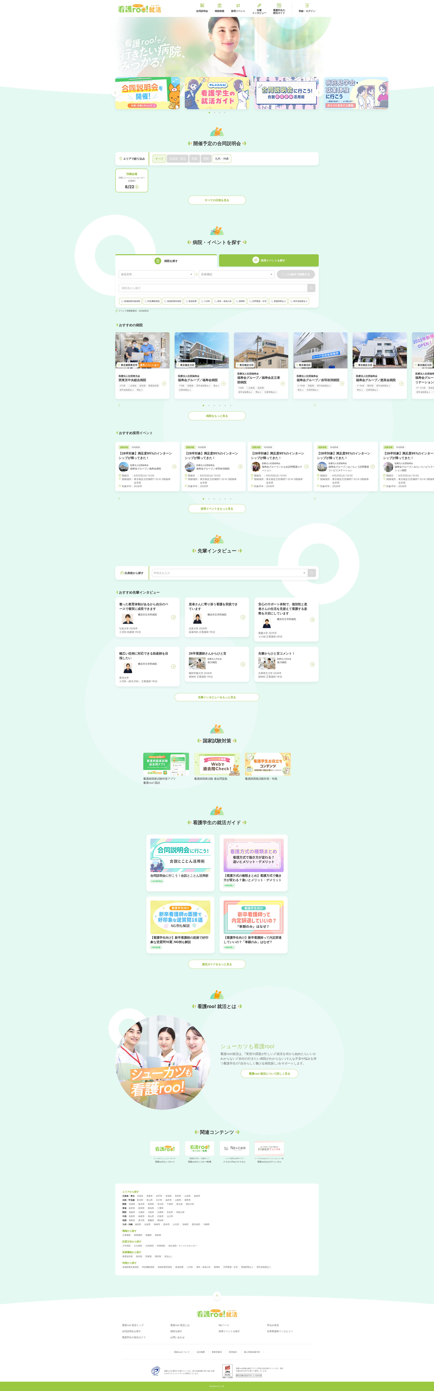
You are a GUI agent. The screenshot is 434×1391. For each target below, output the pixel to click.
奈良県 (170, 1212)
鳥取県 (132, 1216)
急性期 (139, 1256)
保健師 (148, 1235)
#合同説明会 (157, 881)
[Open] (304, 573)
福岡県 (138, 1224)
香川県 (141, 1220)
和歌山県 (180, 1212)
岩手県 (159, 1196)
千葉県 (170, 1204)
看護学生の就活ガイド (134, 1337)
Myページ (224, 1325)
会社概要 (201, 1352)
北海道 (140, 1196)
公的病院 (149, 1245)
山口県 (170, 1216)
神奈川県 (190, 1204)
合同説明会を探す (131, 1331)
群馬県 (151, 1204)
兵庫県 (160, 1212)
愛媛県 (151, 1220)
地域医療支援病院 (130, 1267)
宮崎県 (185, 1224)
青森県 (149, 1196)
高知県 (160, 1220)
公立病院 (138, 1245)
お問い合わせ (177, 1337)
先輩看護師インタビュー (280, 1331)
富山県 (149, 1200)
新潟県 (140, 1200)
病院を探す (176, 1331)
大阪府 (151, 1212)
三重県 (160, 1208)
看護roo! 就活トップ (133, 1325)
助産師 (158, 1235)
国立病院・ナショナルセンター (183, 1245)
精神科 (217, 1267)
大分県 (176, 1224)
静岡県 (141, 1208)
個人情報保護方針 (252, 1352)
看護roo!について (182, 1352)
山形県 (187, 1196)
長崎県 (157, 1224)
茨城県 (132, 1204)
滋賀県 (132, 1212)
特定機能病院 (148, 1267)
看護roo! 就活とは (180, 1325)
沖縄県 (206, 1224)
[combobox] (156, 274)
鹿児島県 (196, 1224)
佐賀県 (147, 1224)
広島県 (160, 1216)
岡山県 (151, 1216)
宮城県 (168, 1196)
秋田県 (178, 1196)
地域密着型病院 (165, 1267)
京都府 (141, 1212)
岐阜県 (132, 1208)
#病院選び (229, 885)
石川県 (159, 1200)
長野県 (187, 1200)
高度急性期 (127, 1256)
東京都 (179, 1204)
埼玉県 (160, 1204)
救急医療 (179, 1267)
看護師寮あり (247, 1267)
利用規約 (233, 1352)
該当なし (168, 1256)
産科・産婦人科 (203, 1267)
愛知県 (151, 1208)
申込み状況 (273, 1325)
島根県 (141, 1216)
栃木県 (141, 1204)
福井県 (168, 1200)
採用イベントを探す (229, 1331)
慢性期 (158, 1256)
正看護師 (126, 1235)
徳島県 (132, 1220)
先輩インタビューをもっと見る (217, 697)
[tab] (166, 260)
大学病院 (126, 1245)
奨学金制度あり (264, 1267)
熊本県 (166, 1224)
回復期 (148, 1256)
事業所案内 (217, 1352)
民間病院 (161, 1245)
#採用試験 (156, 947)
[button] (209, 112)
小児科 (190, 1267)
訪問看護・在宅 (230, 1267)
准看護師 (138, 1235)
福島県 (197, 1196)
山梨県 (178, 1200)
